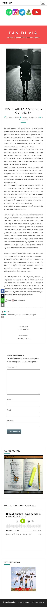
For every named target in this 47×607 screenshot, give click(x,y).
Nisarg (41, 602)
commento (11, 314)
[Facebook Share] (2, 291)
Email (9, 410)
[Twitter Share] (2, 296)
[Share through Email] (2, 305)
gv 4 (18, 314)
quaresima (25, 314)
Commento (12, 367)
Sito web (10, 420)
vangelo (33, 314)
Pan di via (7, 2)
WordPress (29, 602)
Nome (10, 399)
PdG (8, 311)
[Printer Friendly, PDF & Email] (14, 300)
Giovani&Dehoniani (30, 117)
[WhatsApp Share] (2, 300)
